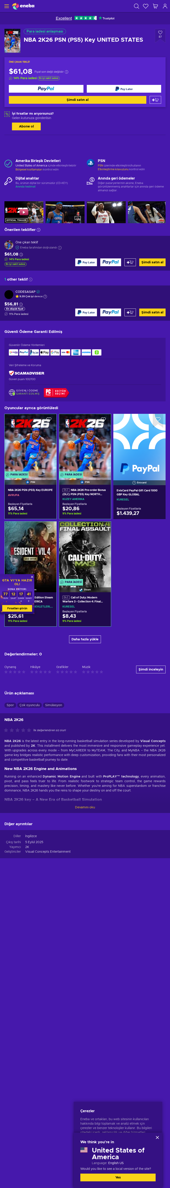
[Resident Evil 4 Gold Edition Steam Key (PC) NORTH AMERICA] (30, 551)
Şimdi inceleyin (151, 669)
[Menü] (6, 6)
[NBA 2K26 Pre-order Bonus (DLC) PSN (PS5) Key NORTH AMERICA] (85, 443)
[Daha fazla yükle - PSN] (91, 163)
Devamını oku (85, 807)
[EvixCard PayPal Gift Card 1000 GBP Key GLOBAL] (139, 444)
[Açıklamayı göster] (45, 296)
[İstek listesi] (146, 6)
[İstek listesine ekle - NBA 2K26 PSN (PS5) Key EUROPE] (49, 421)
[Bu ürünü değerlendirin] (18, 730)
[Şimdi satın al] (46, 89)
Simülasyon (53, 705)
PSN (100, 165)
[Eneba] (23, 6)
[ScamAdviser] (26, 373)
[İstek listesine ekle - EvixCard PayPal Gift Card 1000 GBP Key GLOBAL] (158, 421)
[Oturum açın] (165, 6)
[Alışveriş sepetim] (155, 6)
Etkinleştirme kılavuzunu (113, 169)
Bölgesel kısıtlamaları (28, 169)
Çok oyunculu (29, 705)
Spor (10, 705)
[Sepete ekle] (155, 100)
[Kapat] (157, 1137)
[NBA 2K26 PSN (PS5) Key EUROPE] (30, 443)
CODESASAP (25, 291)
